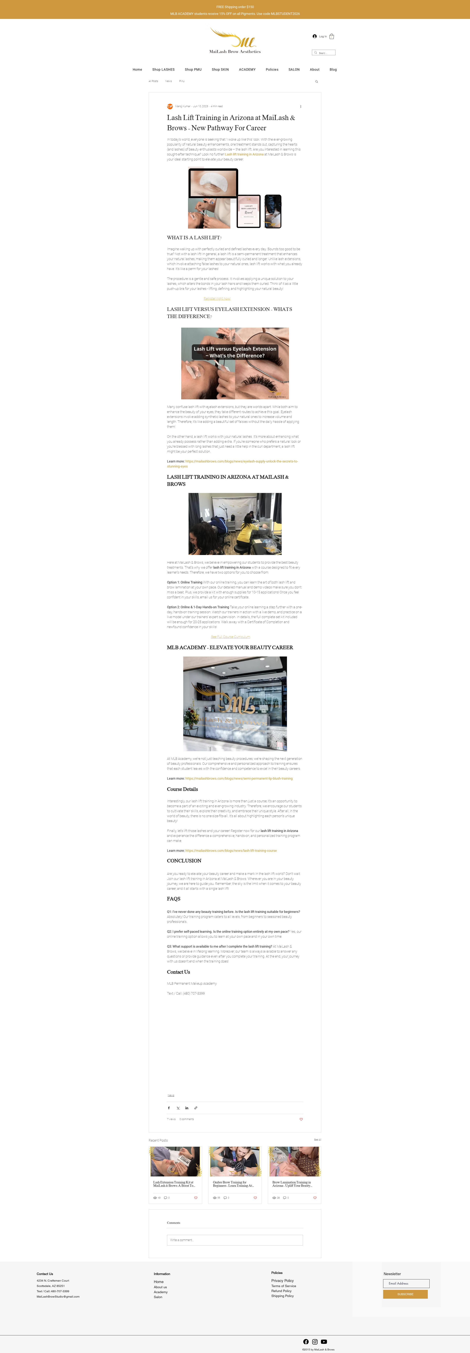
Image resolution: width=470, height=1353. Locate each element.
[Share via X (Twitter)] (178, 1108)
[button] (331, 36)
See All (317, 1139)
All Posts (153, 81)
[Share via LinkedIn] (187, 1108)
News (168, 81)
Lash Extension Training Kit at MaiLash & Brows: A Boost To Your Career (173, 1184)
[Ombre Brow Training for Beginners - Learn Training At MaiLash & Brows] (235, 1161)
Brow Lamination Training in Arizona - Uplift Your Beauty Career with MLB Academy (291, 1184)
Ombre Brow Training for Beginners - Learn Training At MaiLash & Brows (232, 1184)
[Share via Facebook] (169, 1108)
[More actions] (301, 106)
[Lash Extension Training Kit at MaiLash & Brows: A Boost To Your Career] (175, 1161)
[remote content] (235, 1042)
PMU (182, 81)
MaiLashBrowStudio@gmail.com (58, 1296)
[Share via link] (196, 1108)
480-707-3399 (60, 1291)
